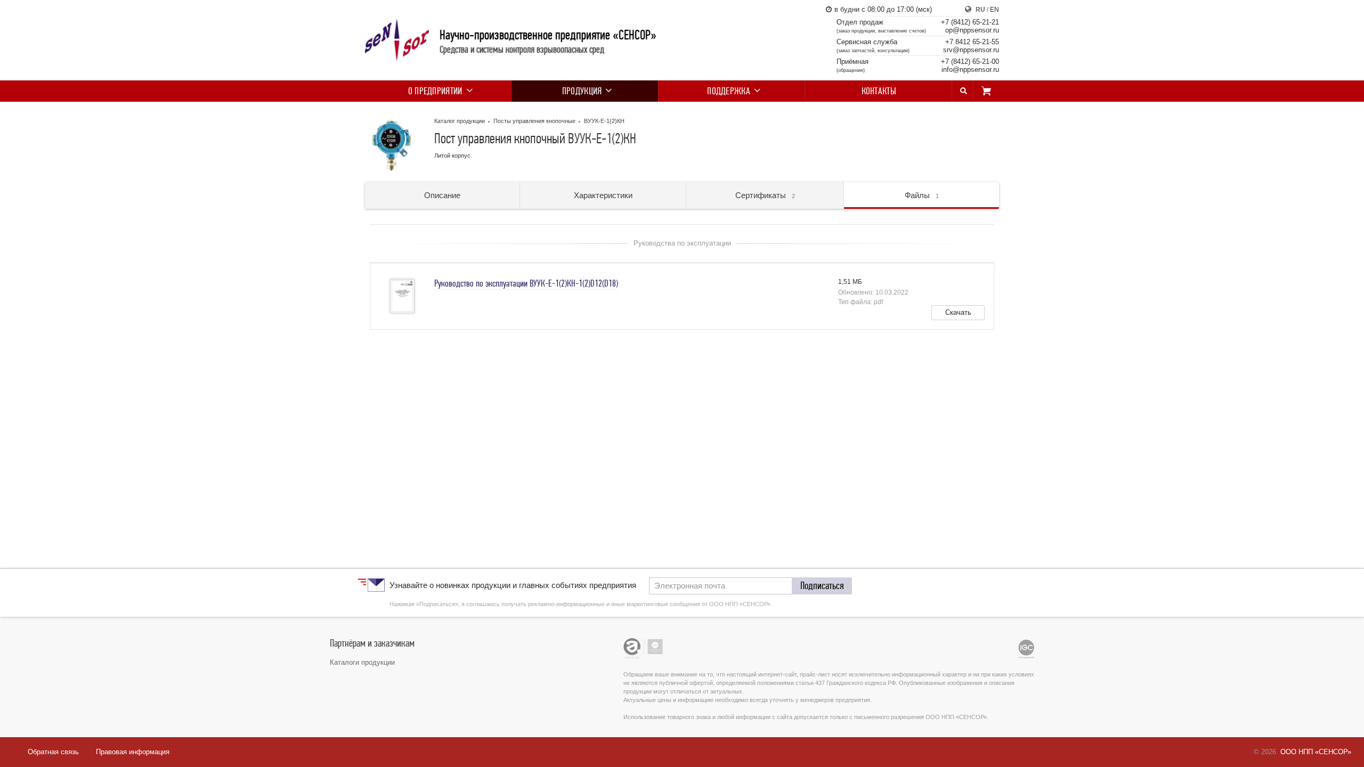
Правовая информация (132, 752)
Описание (442, 195)
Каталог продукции (459, 121)
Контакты (879, 91)
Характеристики (603, 195)
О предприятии (435, 91)
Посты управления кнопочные (534, 121)
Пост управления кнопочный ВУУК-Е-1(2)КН (535, 139)
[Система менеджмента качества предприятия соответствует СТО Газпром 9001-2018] (1026, 648)
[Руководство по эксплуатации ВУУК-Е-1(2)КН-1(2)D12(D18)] (402, 296)
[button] (958, 312)
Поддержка (728, 91)
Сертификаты (765, 195)
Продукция (582, 91)
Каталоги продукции (362, 662)
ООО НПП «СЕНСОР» (1315, 752)
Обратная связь (53, 752)
